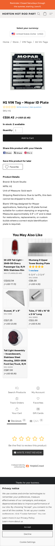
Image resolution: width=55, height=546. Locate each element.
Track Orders (17, 402)
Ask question (36, 107)
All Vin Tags (41, 42)
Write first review (29, 452)
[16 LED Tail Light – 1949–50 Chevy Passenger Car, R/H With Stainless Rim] (15, 247)
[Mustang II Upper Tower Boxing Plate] (40, 247)
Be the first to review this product (27, 445)
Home (6, 42)
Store (15, 42)
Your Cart (17, 413)
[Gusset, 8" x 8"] (15, 298)
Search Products (17, 392)
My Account (38, 392)
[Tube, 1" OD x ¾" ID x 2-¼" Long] (40, 298)
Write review (22, 107)
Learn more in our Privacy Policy (18, 518)
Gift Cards (38, 413)
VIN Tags (27, 42)
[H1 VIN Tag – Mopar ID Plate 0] (27, 71)
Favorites (38, 402)
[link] (27, 541)
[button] (20, 14)
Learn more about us (12, 521)
